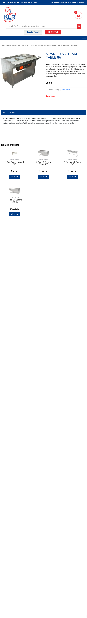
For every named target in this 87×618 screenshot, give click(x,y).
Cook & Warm (29, 45)
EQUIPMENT (15, 45)
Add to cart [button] (14, 176)
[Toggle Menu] (84, 38)
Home (5, 45)
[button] (38, 56)
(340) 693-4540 (78, 2)
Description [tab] (9, 112)
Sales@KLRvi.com (60, 2)
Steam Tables (43, 45)
